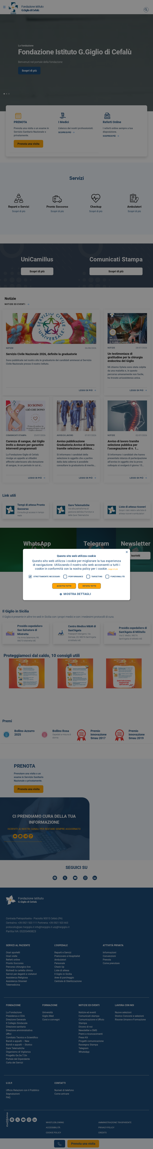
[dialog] (76, 574)
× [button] (127, 552)
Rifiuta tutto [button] (89, 586)
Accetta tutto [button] (64, 586)
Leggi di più (113, 569)
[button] (76, 594)
